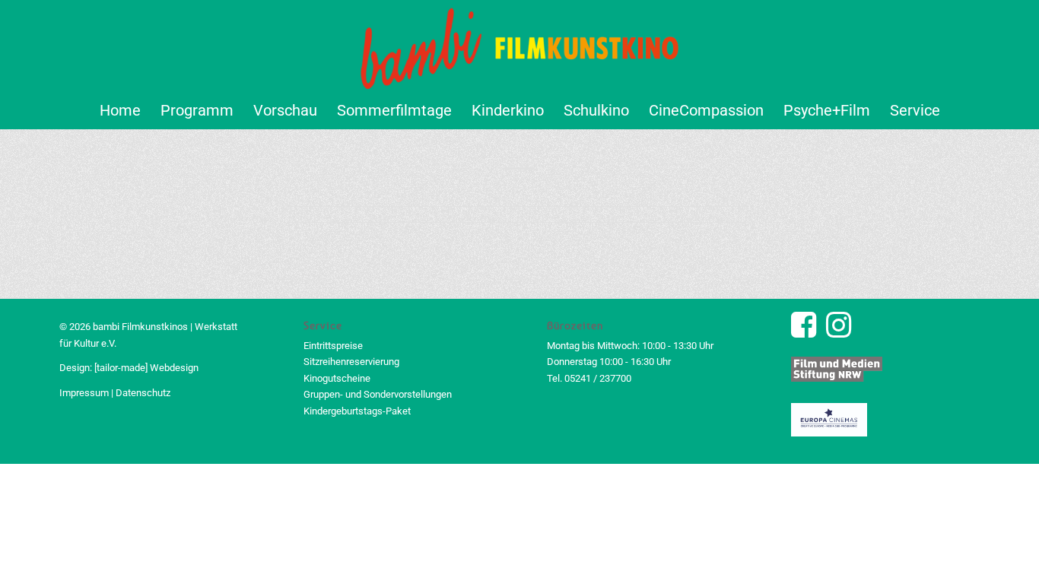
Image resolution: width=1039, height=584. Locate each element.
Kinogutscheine (336, 378)
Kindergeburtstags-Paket (357, 411)
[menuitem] (120, 110)
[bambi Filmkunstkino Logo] (520, 45)
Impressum (84, 392)
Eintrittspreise (333, 345)
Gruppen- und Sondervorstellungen (377, 394)
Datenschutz (143, 392)
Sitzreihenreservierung (351, 361)
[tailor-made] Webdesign (146, 367)
